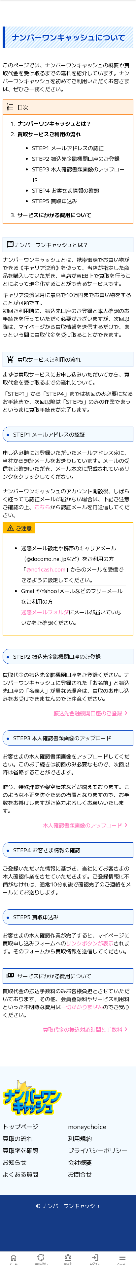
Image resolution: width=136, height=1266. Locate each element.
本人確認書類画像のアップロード (86, 825)
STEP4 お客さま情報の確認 (65, 190)
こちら (42, 507)
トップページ (20, 1126)
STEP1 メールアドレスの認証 (68, 148)
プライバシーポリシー (97, 1150)
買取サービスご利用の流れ (49, 134)
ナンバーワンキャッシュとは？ (54, 123)
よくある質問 (20, 1174)
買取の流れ (17, 1138)
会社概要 (80, 1162)
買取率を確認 (20, 1150)
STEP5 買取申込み (54, 201)
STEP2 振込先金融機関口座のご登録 (75, 158)
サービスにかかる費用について (54, 215)
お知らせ (14, 1162)
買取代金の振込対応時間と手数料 (86, 1029)
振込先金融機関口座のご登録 (91, 713)
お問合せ (80, 1174)
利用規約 (80, 1138)
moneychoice (87, 1126)
